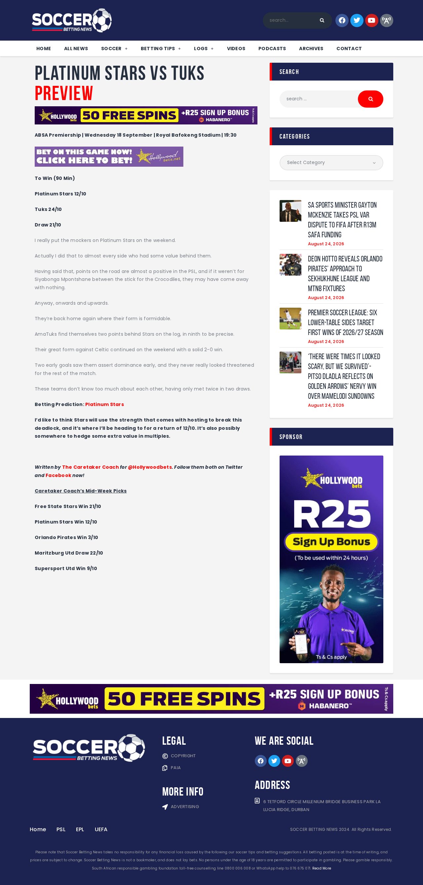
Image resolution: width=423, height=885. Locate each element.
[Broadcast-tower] (386, 20)
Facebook (58, 475)
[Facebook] (342, 20)
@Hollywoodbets (150, 467)
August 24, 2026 (326, 244)
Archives (311, 48)
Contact (349, 48)
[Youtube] (371, 20)
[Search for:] (331, 98)
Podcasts (272, 48)
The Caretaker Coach (90, 467)
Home (43, 48)
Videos (236, 48)
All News (76, 48)
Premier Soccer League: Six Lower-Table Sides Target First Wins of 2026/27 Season (345, 322)
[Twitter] (357, 20)
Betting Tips (158, 48)
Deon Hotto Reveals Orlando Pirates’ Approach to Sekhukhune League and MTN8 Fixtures (345, 274)
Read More (321, 868)
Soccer (111, 48)
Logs (201, 48)
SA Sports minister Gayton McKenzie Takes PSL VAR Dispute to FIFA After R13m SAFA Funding (342, 220)
